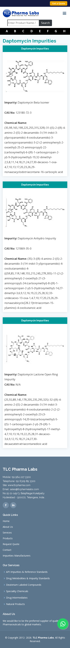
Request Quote (11, 544)
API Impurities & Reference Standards (27, 572)
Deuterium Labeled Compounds (23, 585)
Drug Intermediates (17, 597)
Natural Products (15, 604)
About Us (8, 527)
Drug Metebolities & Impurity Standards (28, 578)
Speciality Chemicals (17, 591)
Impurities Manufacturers (16, 555)
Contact (7, 550)
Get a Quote (58, 3)
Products (8, 538)
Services (7, 532)
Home (6, 521)
